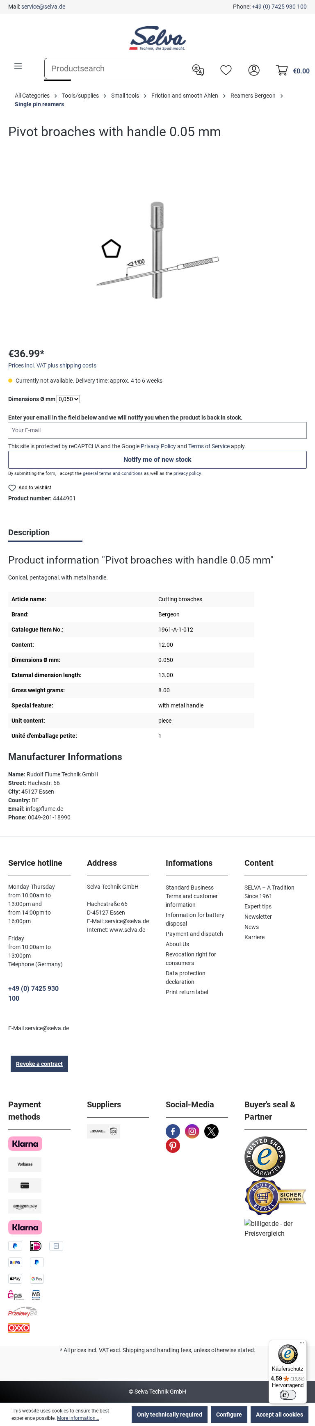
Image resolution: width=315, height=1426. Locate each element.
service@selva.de (43, 6)
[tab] (45, 533)
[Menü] (302, 1345)
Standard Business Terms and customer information (192, 896)
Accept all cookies (279, 1414)
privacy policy (187, 473)
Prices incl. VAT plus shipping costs (52, 365)
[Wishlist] (224, 69)
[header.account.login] (252, 69)
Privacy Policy (158, 446)
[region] (157, 251)
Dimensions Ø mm (31, 398)
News (251, 927)
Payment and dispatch (194, 934)
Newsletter (258, 916)
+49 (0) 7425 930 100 (279, 6)
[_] (157, 250)
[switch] (288, 1395)
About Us (177, 944)
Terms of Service (209, 446)
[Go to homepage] (157, 38)
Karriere (254, 937)
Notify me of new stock (157, 459)
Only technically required (169, 1414)
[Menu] (18, 66)
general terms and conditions (113, 473)
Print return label (187, 992)
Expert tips (258, 906)
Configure (229, 1414)
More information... (78, 1418)
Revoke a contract (39, 1064)
